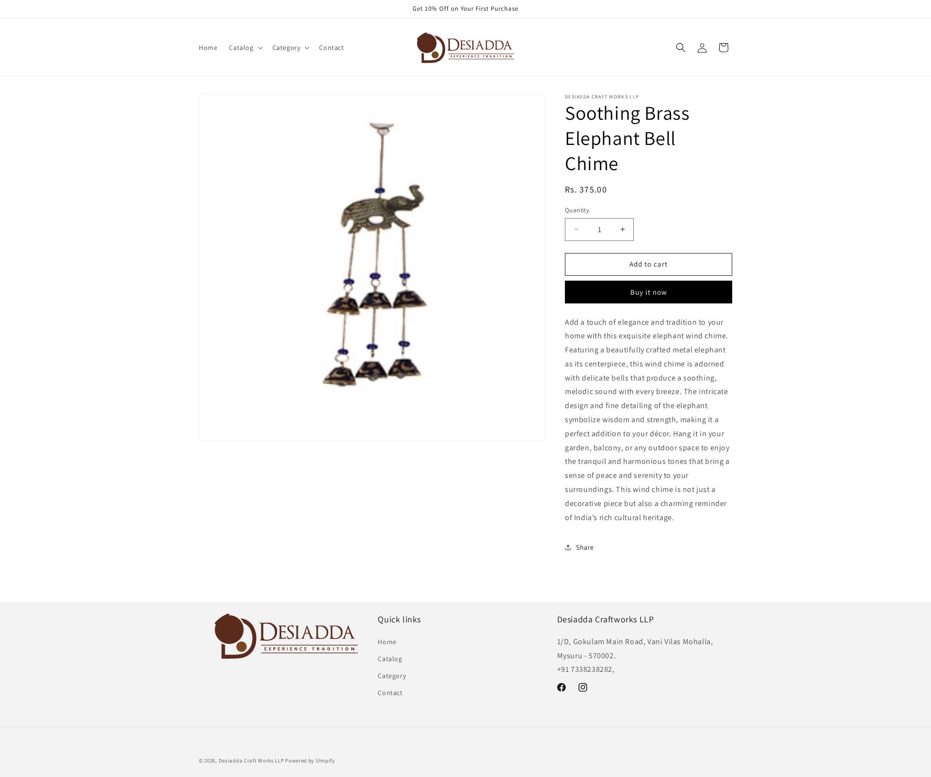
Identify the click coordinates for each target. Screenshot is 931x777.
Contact (390, 692)
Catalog (390, 658)
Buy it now (648, 292)
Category (392, 675)
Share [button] (585, 547)
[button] (244, 47)
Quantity (577, 210)
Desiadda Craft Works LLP (251, 760)
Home (387, 641)
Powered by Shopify (310, 760)
